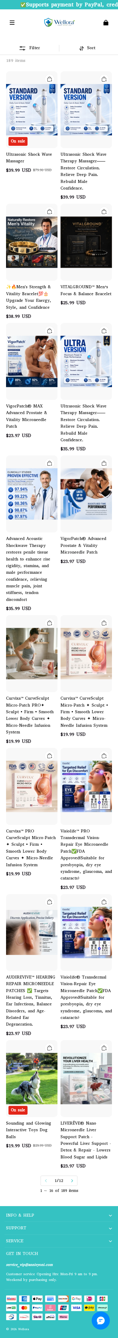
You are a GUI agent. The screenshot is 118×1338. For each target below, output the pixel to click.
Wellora (23, 1329)
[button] (12, 23)
